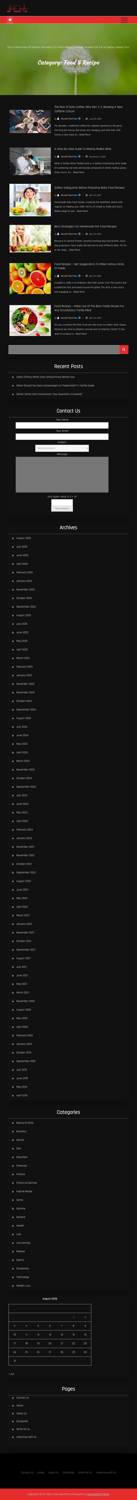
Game (19, 1200)
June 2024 (22, 735)
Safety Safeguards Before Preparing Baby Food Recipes (89, 188)
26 (38, 1352)
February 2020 (24, 1035)
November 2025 (25, 589)
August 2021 (23, 958)
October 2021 (23, 941)
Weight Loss (23, 1286)
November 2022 (25, 855)
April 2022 (22, 907)
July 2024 (21, 727)
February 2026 (24, 572)
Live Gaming (23, 1243)
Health (20, 1226)
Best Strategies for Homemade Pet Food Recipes (85, 226)
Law (18, 1234)
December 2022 (25, 847)
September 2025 (26, 607)
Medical (20, 1251)
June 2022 (22, 890)
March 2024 (23, 761)
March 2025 (23, 658)
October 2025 (24, 598)
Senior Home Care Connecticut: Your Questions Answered (49, 394)
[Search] (124, 349)
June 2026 (22, 555)
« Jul (11, 1374)
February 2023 (24, 830)
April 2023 (22, 821)
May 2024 (21, 744)
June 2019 (22, 1078)
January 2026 (24, 581)
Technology (22, 1277)
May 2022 (21, 898)
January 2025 (24, 675)
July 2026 (21, 547)
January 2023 (24, 838)
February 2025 (24, 667)
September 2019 (25, 1061)
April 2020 (22, 1027)
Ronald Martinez (69, 118)
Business (21, 1131)
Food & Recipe (24, 1191)
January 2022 (24, 924)
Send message (62, 508)
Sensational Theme (98, 1494)
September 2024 (26, 710)
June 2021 (22, 975)
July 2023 (21, 795)
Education (21, 1157)
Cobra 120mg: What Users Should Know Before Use (45, 377)
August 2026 (23, 538)
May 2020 (21, 1018)
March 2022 (23, 915)
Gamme (20, 1208)
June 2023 (22, 804)
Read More (84, 134)
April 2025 (22, 649)
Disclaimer (22, 1421)
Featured (21, 1166)
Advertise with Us (26, 1437)
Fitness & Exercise (26, 1183)
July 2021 (21, 967)
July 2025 (21, 624)
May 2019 (21, 1087)
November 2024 (25, 692)
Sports (20, 1260)
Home (19, 1405)
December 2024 (25, 684)
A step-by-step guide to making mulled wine (82, 149)
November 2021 (25, 932)
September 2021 (25, 950)
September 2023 (26, 787)
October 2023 (24, 778)
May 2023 (21, 812)
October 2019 (23, 1052)
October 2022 (24, 864)
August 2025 (23, 615)
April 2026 (22, 564)
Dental (20, 1140)
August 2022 (23, 881)
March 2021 (22, 992)
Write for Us (23, 1429)
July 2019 (21, 1070)
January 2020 (24, 1044)
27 (50, 1352)
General (20, 1217)
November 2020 (25, 1001)
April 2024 (22, 752)
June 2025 (22, 632)
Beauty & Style (24, 1123)
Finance (20, 1174)
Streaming (22, 1268)
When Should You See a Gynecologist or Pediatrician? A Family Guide (55, 385)
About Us (21, 1413)
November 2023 (25, 770)
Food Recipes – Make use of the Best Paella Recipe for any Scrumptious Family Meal (89, 308)
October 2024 (24, 701)
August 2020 (23, 1010)
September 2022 (26, 872)
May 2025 (21, 641)
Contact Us (22, 1398)
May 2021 (21, 984)
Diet (18, 1148)
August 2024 (23, 718)
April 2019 (21, 1095)
